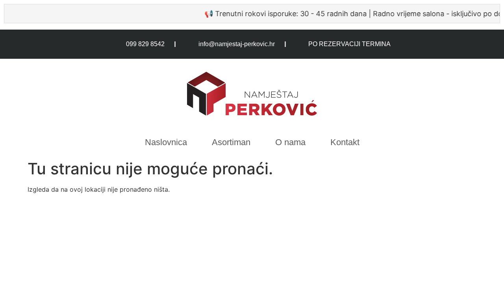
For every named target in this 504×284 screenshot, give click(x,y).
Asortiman (231, 142)
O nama (290, 142)
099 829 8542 (145, 44)
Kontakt (344, 142)
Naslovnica (166, 142)
